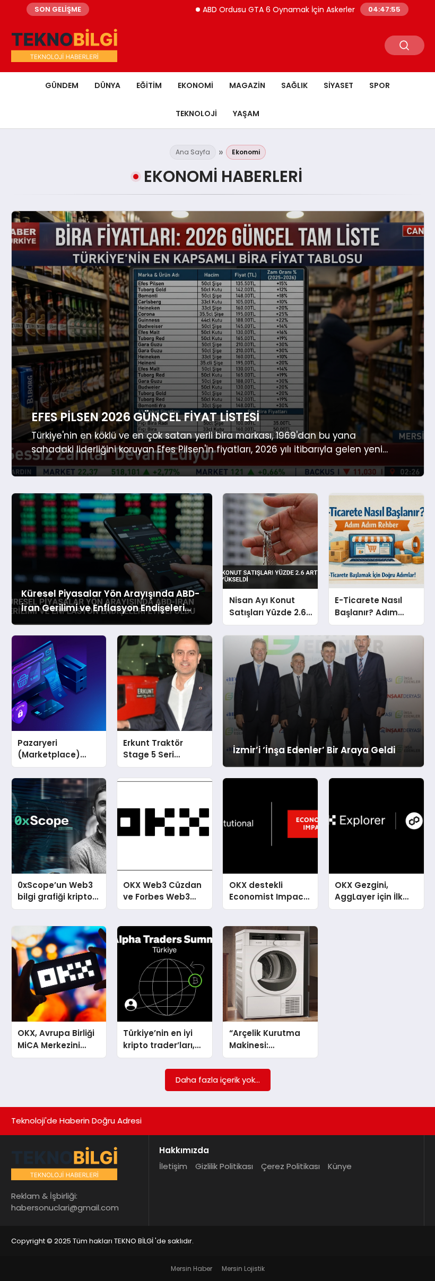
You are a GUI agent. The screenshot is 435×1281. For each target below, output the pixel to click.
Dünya (107, 85)
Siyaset (338, 85)
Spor (379, 85)
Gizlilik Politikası (224, 1166)
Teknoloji (196, 113)
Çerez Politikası (290, 1166)
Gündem (62, 85)
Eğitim (149, 85)
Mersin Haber (191, 1268)
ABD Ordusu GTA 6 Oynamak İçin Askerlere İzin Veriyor (270, 9)
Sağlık (294, 85)
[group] (218, 343)
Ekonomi (195, 85)
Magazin (247, 85)
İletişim (173, 1166)
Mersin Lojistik (243, 1268)
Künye (340, 1166)
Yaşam (246, 113)
